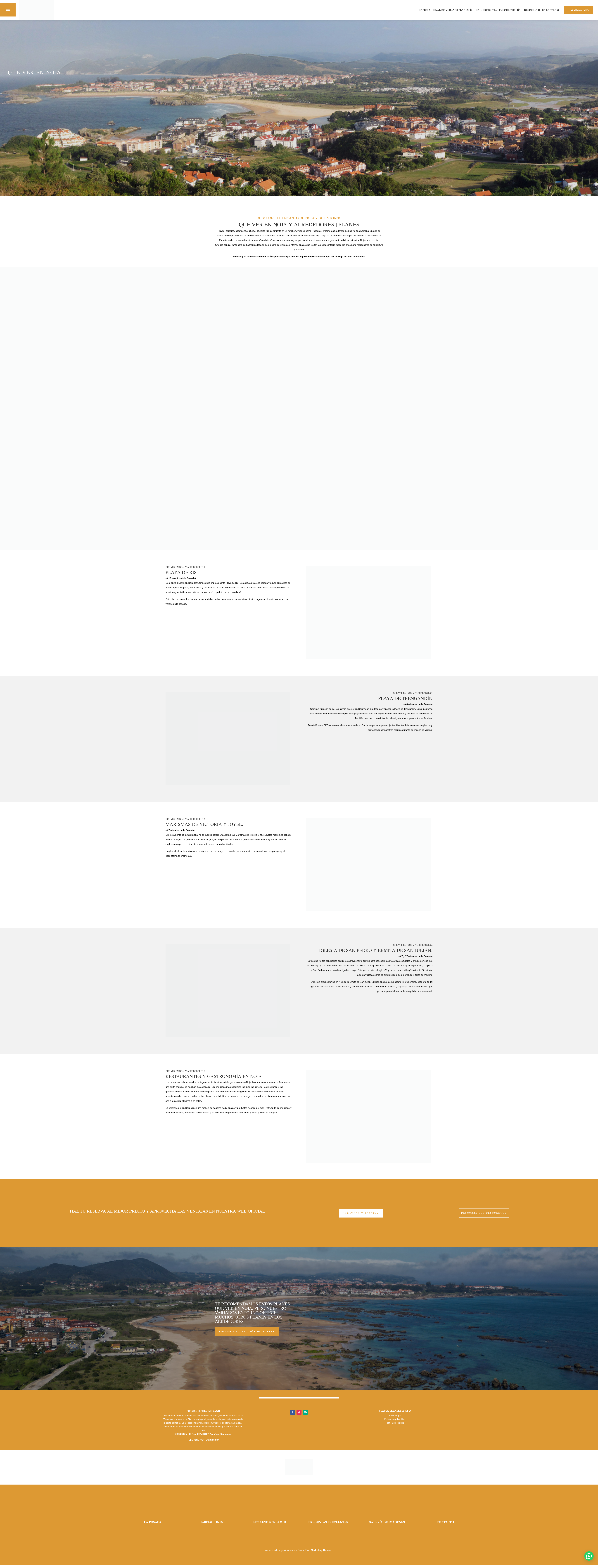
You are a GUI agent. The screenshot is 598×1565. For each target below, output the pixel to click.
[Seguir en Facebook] (292, 1412)
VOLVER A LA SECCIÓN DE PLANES (247, 1331)
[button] (589, 1556)
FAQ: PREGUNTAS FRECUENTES (496, 10)
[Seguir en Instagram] (299, 1412)
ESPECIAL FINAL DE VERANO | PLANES (444, 10)
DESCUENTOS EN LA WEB (540, 10)
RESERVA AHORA (579, 10)
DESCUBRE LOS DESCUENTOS (484, 1212)
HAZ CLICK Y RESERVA (361, 1213)
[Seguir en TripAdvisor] (305, 1412)
